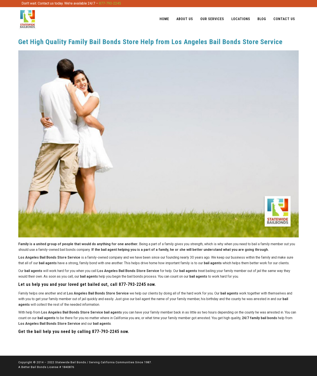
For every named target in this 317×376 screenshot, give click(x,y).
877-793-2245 (110, 3)
